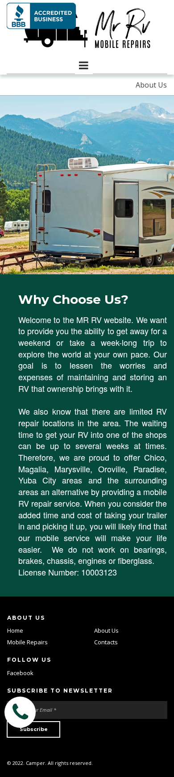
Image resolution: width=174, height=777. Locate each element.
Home (15, 630)
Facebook (20, 673)
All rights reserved (69, 763)
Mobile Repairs (27, 642)
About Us (106, 630)
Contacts (106, 642)
